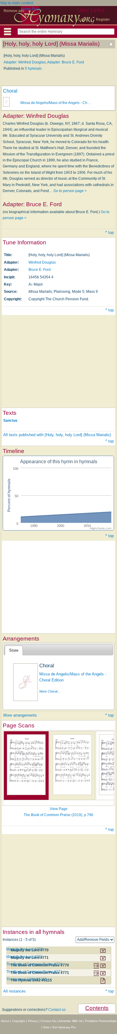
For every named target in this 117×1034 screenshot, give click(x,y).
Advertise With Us (70, 1021)
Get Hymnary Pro (64, 1027)
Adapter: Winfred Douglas (25, 62)
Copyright (18, 1021)
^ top (109, 232)
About (5, 1021)
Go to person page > (70, 191)
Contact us (57, 1010)
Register (103, 19)
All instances (14, 991)
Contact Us (48, 1021)
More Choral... (49, 691)
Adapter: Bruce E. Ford (65, 62)
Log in (84, 19)
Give (46, 1027)
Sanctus (10, 420)
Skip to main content (16, 3)
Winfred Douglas (42, 262)
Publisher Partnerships (100, 1021)
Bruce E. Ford (39, 270)
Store (13, 650)
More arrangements (20, 715)
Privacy (33, 1021)
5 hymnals (33, 68)
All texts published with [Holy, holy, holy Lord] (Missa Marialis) (57, 435)
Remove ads (14, 11)
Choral (10, 90)
